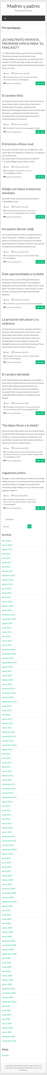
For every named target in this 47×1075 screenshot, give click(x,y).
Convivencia (19, 170)
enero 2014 (7, 684)
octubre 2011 (8, 793)
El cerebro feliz (12, 95)
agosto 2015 (7, 623)
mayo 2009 (7, 919)
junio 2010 (6, 862)
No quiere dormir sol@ (18, 229)
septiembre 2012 (9, 745)
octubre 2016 (8, 580)
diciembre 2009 (8, 888)
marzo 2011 (7, 823)
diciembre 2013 (8, 688)
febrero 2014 (7, 680)
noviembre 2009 (9, 893)
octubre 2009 (8, 897)
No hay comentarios (13, 83)
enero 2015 (7, 645)
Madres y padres (23, 6)
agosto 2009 (7, 906)
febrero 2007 (7, 1028)
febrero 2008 (7, 980)
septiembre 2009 (9, 901)
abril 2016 (6, 597)
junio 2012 (6, 758)
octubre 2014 (8, 658)
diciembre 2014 (8, 649)
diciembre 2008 (8, 941)
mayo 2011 (7, 814)
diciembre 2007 (8, 988)
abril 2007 (6, 1019)
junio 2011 (6, 810)
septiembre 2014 (9, 662)
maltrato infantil (9, 80)
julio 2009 (6, 910)
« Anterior (9, 519)
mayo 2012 (7, 762)
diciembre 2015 (8, 614)
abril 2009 (6, 923)
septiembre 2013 (9, 701)
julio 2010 (6, 858)
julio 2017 (6, 553)
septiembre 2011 (9, 797)
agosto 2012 (7, 749)
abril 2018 (6, 540)
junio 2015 (6, 627)
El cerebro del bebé (15, 374)
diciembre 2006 (8, 1036)
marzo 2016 (7, 601)
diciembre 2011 (8, 784)
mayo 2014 (7, 671)
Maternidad (34, 255)
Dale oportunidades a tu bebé (23, 274)
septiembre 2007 (9, 1001)
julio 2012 (6, 754)
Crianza (28, 170)
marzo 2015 (7, 640)
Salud (27, 213)
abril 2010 (6, 871)
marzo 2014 (7, 675)
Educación (19, 77)
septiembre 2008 (9, 954)
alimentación (20, 407)
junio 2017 (6, 558)
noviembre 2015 (9, 619)
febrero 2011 (7, 827)
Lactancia (7, 409)
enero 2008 (7, 984)
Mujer (5, 358)
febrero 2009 (7, 932)
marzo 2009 (7, 928)
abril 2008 (6, 971)
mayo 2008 (7, 967)
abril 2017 (6, 567)
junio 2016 (6, 588)
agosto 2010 (7, 854)
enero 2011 (7, 832)
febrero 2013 (7, 723)
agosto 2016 (7, 584)
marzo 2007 (7, 1023)
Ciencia (18, 128)
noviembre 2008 (9, 945)
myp (7, 73)
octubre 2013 (8, 697)
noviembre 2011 (9, 788)
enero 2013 (7, 727)
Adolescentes (20, 211)
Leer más (40, 83)
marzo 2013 (7, 719)
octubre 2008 (8, 949)
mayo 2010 (7, 867)
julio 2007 (6, 1006)
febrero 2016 (7, 606)
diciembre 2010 (8, 836)
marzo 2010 (7, 875)
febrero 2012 (7, 775)
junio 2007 (6, 1010)
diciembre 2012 (8, 732)
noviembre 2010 (9, 841)
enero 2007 (7, 1032)
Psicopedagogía (23, 80)
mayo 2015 (7, 632)
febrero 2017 (7, 571)
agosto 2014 (7, 667)
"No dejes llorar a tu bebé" (20, 425)
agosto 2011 (7, 801)
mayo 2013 (7, 710)
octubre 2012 (8, 740)
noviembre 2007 (9, 993)
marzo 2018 (7, 545)
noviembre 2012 (9, 736)
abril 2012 (6, 767)
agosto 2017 (7, 549)
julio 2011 (6, 806)
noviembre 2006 (9, 1041)
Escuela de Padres (31, 77)
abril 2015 (6, 636)
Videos (37, 128)
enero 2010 (7, 884)
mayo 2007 (7, 1014)
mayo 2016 (7, 593)
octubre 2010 (8, 845)
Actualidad (10, 77)
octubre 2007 (8, 997)
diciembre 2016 (8, 575)
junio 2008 (6, 962)
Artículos (18, 255)
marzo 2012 (7, 771)
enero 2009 (7, 936)
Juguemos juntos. (14, 473)
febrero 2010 (7, 880)
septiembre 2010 (9, 849)
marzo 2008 (7, 975)
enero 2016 (7, 610)
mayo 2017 (7, 562)
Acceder (5, 1055)
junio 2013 (6, 706)
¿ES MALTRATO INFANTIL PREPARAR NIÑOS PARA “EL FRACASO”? (23, 43)
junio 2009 (6, 914)
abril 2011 (6, 819)
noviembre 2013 (9, 693)
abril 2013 (6, 714)
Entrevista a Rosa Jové (18, 144)
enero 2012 (7, 780)
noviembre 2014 (9, 654)
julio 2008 (6, 958)
